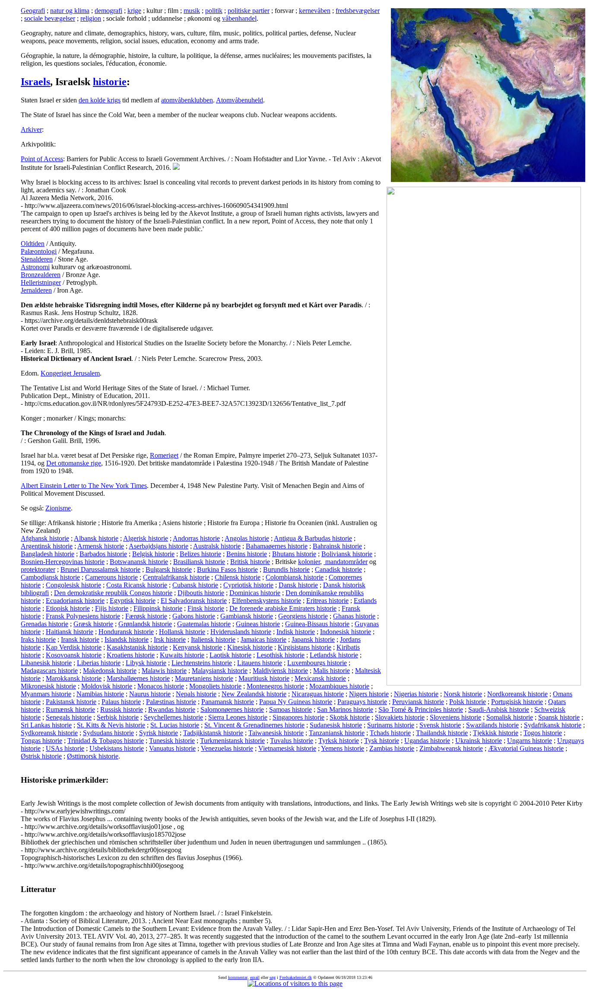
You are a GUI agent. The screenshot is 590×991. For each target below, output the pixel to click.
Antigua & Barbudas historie (313, 538)
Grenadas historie (44, 624)
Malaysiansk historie (219, 670)
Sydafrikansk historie (552, 725)
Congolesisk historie (73, 585)
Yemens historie (342, 748)
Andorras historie (196, 538)
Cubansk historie (195, 585)
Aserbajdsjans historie (158, 546)
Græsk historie (93, 624)
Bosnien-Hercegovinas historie (63, 561)
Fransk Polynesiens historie (83, 616)
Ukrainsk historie (478, 740)
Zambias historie (391, 748)
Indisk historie (295, 631)
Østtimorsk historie (92, 756)
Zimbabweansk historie (451, 748)
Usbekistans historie (116, 748)
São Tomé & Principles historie (420, 709)
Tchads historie (390, 732)
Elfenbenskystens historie (266, 600)
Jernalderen (36, 290)
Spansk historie (559, 717)
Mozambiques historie (339, 686)
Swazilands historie (492, 725)
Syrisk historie (158, 732)
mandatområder (346, 561)
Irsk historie (170, 639)
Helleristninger (41, 282)
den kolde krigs (100, 100)
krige (134, 10)
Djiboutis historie (201, 592)
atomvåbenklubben (187, 100)
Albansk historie (96, 538)
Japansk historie (313, 639)
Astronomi (35, 267)
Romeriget (164, 455)
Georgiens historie (303, 616)
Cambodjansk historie (50, 577)
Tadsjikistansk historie (213, 732)
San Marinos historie (345, 709)
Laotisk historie (230, 655)
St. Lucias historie (174, 725)
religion (90, 18)
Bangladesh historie (47, 554)
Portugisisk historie (517, 701)
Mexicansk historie (320, 678)
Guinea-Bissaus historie (317, 624)
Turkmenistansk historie (232, 740)
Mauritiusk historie (263, 678)
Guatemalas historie (204, 624)
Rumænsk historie (70, 709)
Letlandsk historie (334, 655)
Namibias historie (100, 694)
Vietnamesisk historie (287, 748)
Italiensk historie (213, 639)
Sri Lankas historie (46, 725)
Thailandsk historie (442, 732)
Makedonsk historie (109, 670)
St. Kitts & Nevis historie (111, 725)
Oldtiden (32, 243)
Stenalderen (37, 259)
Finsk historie (205, 608)
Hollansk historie (182, 631)
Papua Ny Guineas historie (295, 701)
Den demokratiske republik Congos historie (113, 592)
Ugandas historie (427, 740)
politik (213, 10)
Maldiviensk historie (280, 670)
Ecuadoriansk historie (75, 600)
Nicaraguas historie (318, 694)
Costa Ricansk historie (136, 585)
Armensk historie (100, 546)
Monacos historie (160, 686)
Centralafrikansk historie (176, 577)
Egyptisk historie (132, 600)
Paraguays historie (362, 701)
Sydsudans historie (108, 732)
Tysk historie (381, 740)
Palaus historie (121, 701)
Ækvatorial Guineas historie (526, 748)
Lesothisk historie (281, 655)
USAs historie (65, 748)
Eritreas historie (327, 600)
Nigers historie (369, 694)
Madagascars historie (49, 670)
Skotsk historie (350, 717)
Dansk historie (298, 585)
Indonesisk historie (345, 631)
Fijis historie (111, 608)
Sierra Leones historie (237, 717)
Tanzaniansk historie (337, 732)
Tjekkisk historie (495, 732)
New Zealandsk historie (254, 694)
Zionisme (58, 508)
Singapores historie (298, 717)
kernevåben (314, 10)
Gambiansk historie (246, 616)
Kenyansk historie (197, 647)
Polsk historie (467, 701)
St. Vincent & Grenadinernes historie (254, 725)
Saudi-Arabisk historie (498, 709)
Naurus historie (150, 694)
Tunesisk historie (172, 740)
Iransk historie (80, 639)
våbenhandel (239, 18)
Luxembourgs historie (317, 662)
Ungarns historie (529, 740)
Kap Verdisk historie (74, 647)
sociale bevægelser (49, 18)
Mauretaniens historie (204, 678)
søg (273, 977)
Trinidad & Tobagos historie (105, 740)
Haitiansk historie (69, 631)
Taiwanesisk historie (276, 732)
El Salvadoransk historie (194, 600)
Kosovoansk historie (74, 655)
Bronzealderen (40, 274)
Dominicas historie (254, 592)
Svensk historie (440, 725)
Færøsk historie (146, 616)
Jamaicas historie (263, 639)
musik (192, 10)
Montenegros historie (275, 686)
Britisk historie (250, 561)
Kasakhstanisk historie (137, 647)
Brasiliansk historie (199, 561)
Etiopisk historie (68, 608)
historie (110, 81)
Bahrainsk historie (337, 546)
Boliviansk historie (346, 554)
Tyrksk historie (338, 740)
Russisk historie (121, 709)
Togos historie (542, 732)
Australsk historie (217, 546)
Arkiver (31, 129)
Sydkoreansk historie (49, 732)
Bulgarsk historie (169, 569)
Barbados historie (103, 554)
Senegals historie (69, 717)
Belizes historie (200, 554)
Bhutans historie (294, 554)
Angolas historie (247, 538)
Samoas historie (290, 709)
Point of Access (42, 159)
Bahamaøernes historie (277, 546)
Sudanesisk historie (336, 725)
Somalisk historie (509, 717)
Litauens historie (259, 662)
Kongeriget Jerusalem (70, 373)
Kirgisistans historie (304, 647)
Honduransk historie (126, 631)
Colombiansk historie (295, 577)
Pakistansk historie (71, 701)
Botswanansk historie (139, 561)
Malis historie (331, 670)
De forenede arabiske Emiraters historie (282, 608)
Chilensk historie (237, 577)
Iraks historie (38, 639)
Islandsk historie (127, 639)
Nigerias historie (416, 694)
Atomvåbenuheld (239, 100)
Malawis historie (164, 670)
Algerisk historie (145, 538)
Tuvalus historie (291, 740)
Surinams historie (390, 725)
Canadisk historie (338, 569)
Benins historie (246, 554)
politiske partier (249, 10)
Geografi (33, 10)
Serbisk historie (118, 717)
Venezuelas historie (227, 748)
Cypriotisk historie (248, 585)
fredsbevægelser (358, 10)
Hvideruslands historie (240, 631)
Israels (35, 81)
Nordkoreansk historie (517, 694)
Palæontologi (39, 251)
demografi (108, 10)
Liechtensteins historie (201, 662)
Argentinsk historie (47, 546)
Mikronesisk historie (48, 686)
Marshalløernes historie (138, 678)
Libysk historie (146, 662)
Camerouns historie (111, 577)
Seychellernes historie (173, 717)
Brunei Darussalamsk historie (100, 569)
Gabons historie (193, 616)
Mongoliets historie (215, 686)
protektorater (38, 569)
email (255, 977)
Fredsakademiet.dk (295, 977)
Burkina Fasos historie (227, 569)
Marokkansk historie (74, 678)
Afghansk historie (45, 538)
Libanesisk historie (46, 662)
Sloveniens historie (455, 717)
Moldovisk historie (106, 686)
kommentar (237, 977)
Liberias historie (99, 662)
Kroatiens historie (131, 655)
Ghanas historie (354, 616)
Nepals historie (196, 694)
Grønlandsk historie (145, 624)
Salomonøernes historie (232, 709)
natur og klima (69, 10)
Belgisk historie (153, 554)
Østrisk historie (41, 756)
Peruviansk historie (418, 701)
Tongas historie (41, 740)
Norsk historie (463, 694)
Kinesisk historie (250, 647)
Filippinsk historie (157, 608)
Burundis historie (286, 569)
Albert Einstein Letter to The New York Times (84, 485)
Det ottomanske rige (73, 463)
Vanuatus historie (172, 748)
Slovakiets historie (400, 717)
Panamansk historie (227, 701)
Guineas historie (258, 624)
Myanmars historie (46, 694)
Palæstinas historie (171, 701)
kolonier (309, 561)
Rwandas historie (171, 709)
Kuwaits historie (182, 655)
